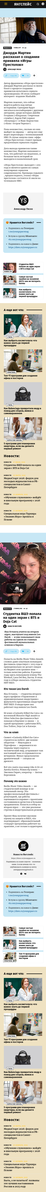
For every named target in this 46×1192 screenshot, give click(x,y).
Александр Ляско (14, 69)
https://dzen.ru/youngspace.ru (22, 247)
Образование (10, 284)
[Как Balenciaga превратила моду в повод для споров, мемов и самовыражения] (23, 393)
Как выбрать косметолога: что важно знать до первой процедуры (28, 293)
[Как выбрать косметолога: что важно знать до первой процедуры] (9, 293)
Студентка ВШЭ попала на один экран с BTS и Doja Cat (29, 266)
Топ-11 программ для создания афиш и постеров (20, 377)
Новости (7, 48)
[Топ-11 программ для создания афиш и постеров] (23, 360)
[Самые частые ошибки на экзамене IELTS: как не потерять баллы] (9, 280)
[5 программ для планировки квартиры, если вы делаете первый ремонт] (23, 428)
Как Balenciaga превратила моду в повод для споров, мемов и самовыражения (22, 411)
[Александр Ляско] (5, 69)
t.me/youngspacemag (18, 231)
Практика (11, 372)
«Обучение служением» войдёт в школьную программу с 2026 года (22, 500)
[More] (34, 75)
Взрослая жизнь (14, 440)
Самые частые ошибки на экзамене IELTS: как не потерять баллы (29, 280)
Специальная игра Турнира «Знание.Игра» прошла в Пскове (20, 516)
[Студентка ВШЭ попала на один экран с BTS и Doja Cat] (9, 268)
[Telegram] (42, 4)
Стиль (6, 297)
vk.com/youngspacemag (19, 239)
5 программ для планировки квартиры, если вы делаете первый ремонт (19, 446)
